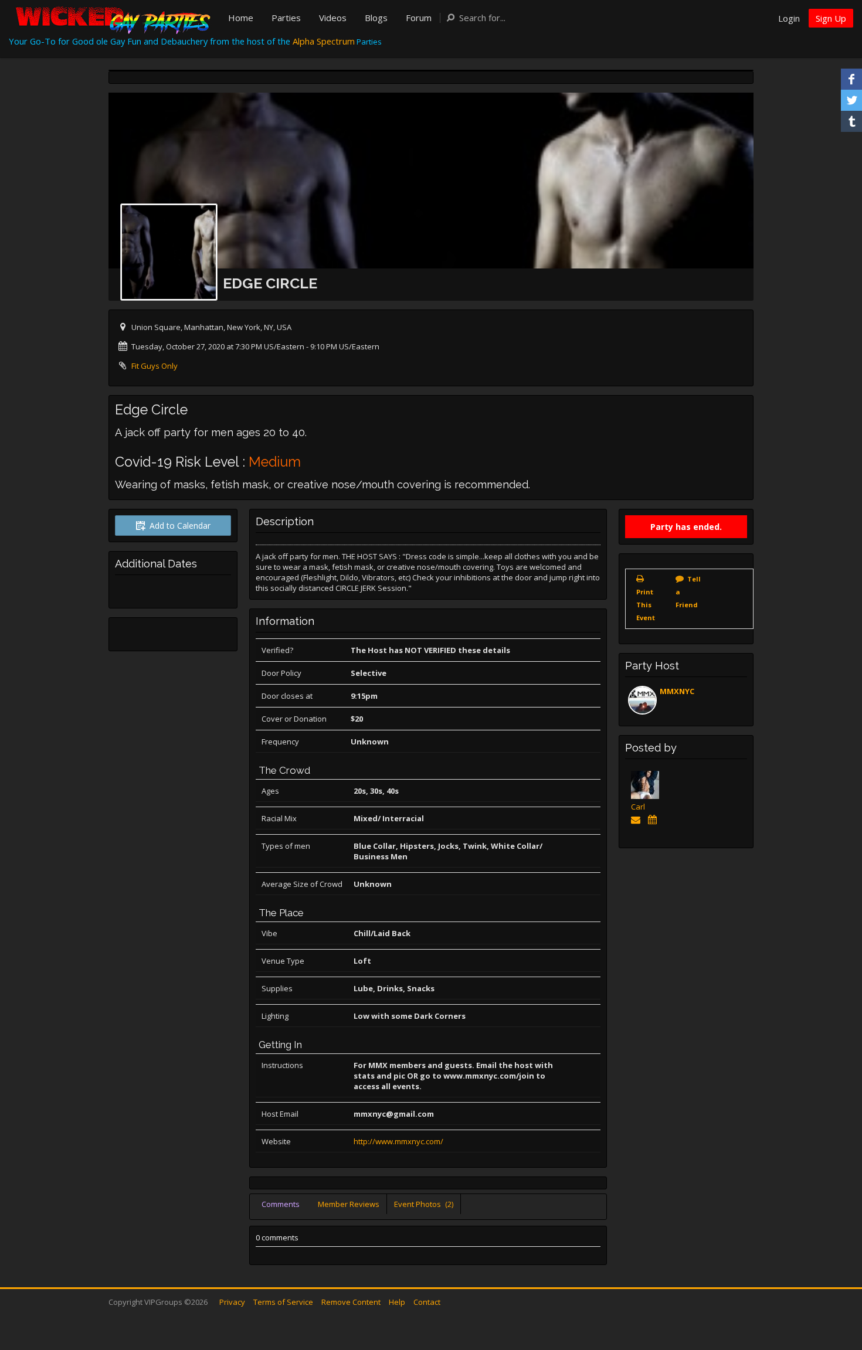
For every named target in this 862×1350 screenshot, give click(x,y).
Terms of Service (283, 1302)
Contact (426, 1302)
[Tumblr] (851, 121)
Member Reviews (348, 1204)
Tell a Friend (688, 591)
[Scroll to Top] (835, 1294)
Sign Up (831, 18)
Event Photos (423, 1204)
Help (397, 1302)
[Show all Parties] (654, 819)
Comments (281, 1204)
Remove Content (351, 1302)
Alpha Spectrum (324, 41)
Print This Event (645, 604)
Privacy (232, 1302)
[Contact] (637, 819)
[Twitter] (851, 100)
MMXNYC (677, 691)
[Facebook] (851, 79)
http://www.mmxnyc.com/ (398, 1141)
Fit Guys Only (154, 366)
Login (789, 18)
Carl (638, 806)
